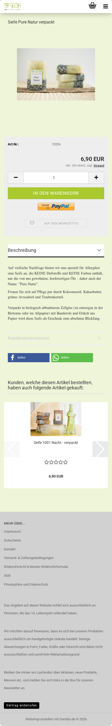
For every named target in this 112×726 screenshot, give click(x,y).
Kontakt (9, 549)
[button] (15, 177)
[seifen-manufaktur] (10, 6)
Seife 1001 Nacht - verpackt (56, 443)
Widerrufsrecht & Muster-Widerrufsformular (36, 567)
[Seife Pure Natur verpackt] (56, 69)
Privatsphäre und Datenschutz (26, 584)
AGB (7, 576)
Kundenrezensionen (28, 338)
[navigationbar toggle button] (105, 6)
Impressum (12, 531)
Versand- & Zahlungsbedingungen (29, 558)
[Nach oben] (97, 718)
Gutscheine (12, 540)
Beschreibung (22, 250)
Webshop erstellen (39, 719)
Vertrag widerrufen (21, 705)
